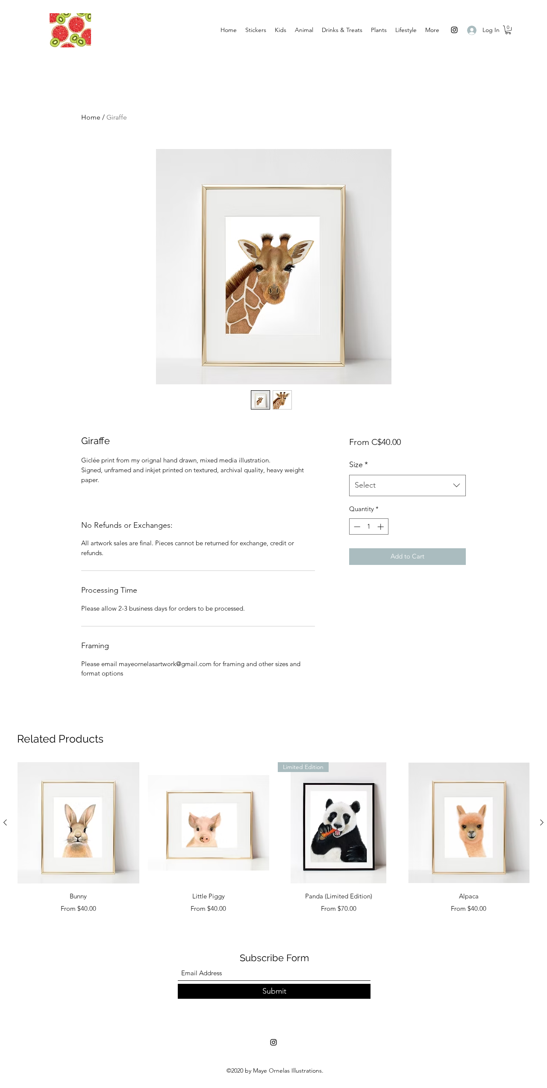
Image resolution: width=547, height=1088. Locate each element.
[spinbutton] (369, 527)
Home (90, 117)
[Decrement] (356, 527)
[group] (273, 838)
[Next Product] (542, 822)
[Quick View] (78, 823)
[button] (508, 30)
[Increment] (381, 527)
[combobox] (407, 485)
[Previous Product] (5, 822)
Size (358, 464)
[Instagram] (454, 30)
